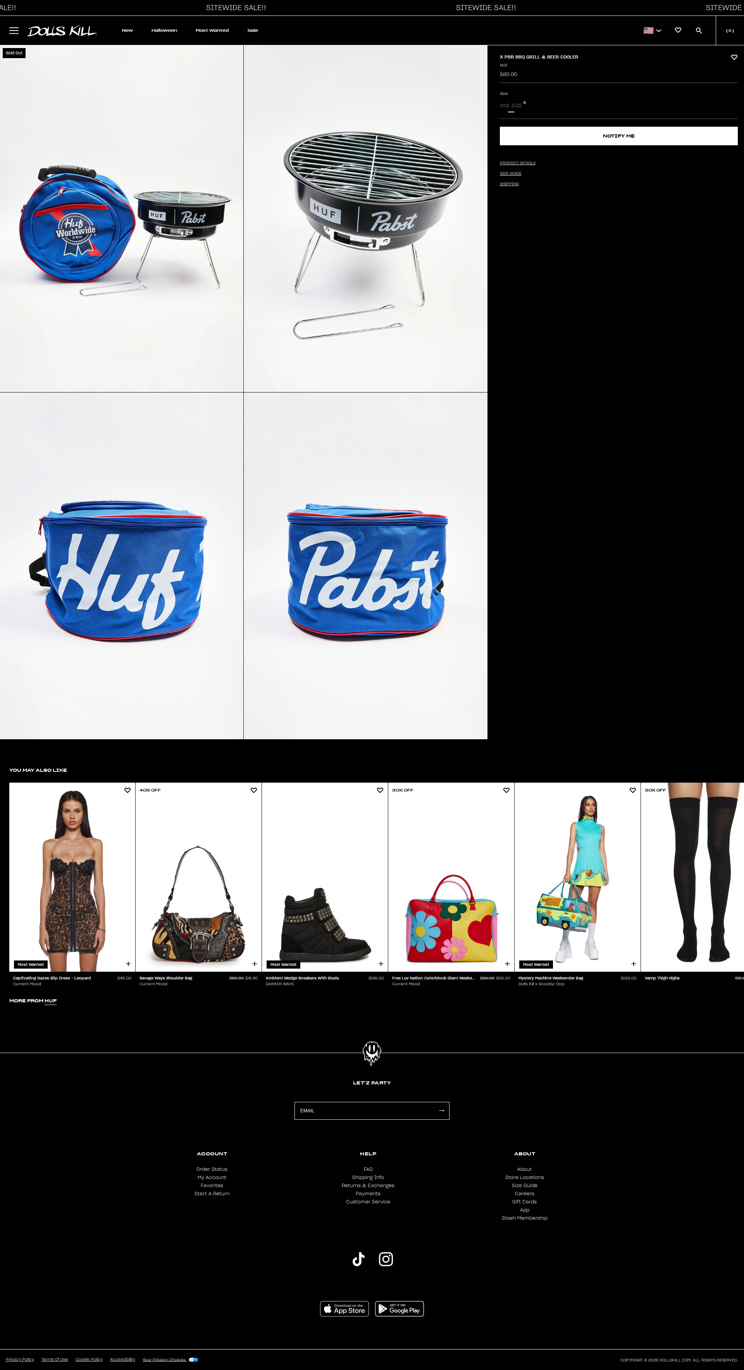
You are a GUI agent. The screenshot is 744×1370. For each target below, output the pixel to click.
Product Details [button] (518, 163)
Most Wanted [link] (212, 30)
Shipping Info (368, 1177)
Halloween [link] (164, 30)
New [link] (127, 30)
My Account (212, 1177)
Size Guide (524, 1185)
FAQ (368, 1169)
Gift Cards (524, 1202)
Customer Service (368, 1202)
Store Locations (524, 1177)
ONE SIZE (511, 105)
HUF (504, 65)
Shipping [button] (509, 184)
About (524, 1169)
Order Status (211, 1169)
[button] (234, 8)
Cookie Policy (89, 1359)
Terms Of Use (54, 1359)
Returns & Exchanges (368, 1185)
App (524, 1210)
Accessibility (122, 1359)
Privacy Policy (20, 1359)
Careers (524, 1193)
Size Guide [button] (511, 174)
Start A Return (212, 1193)
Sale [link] (253, 30)
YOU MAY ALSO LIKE (38, 770)
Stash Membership (525, 1218)
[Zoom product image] (121, 218)
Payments (368, 1193)
